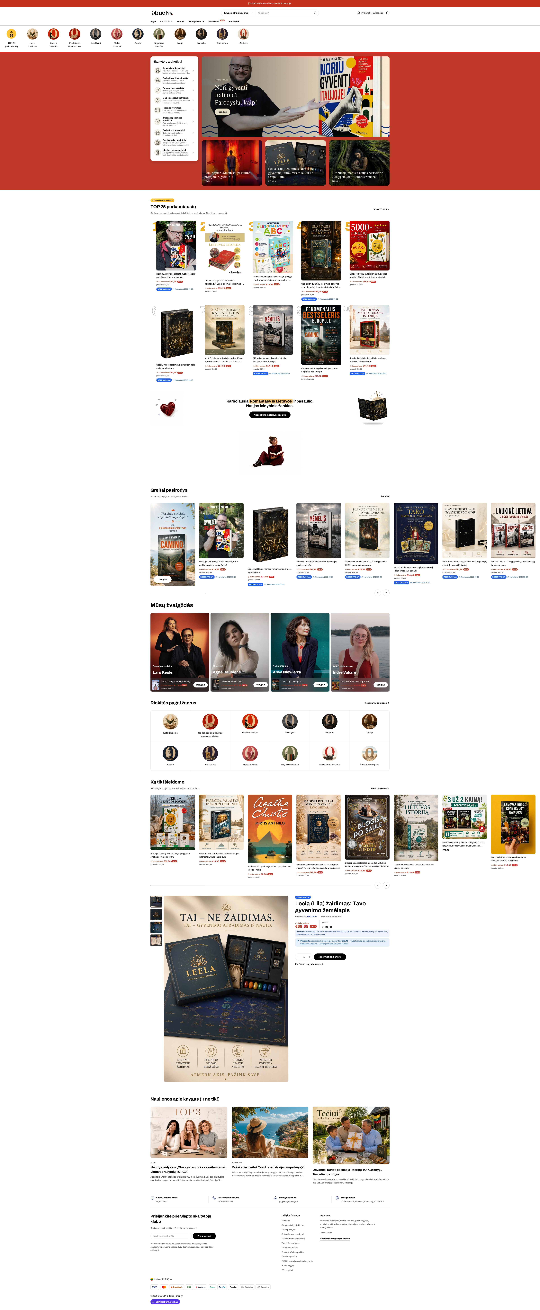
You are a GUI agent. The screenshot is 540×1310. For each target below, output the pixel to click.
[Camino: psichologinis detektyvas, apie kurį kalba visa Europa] (321, 335)
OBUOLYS (163, 1296)
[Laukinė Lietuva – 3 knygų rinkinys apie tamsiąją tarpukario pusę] (513, 530)
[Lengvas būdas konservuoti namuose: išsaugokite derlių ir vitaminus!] (513, 824)
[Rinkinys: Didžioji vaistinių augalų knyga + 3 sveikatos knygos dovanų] (172, 822)
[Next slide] (386, 592)
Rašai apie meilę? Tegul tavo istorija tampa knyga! (268, 1167)
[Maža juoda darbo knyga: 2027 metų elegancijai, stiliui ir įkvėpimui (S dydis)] (464, 530)
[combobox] (270, 13)
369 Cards (312, 916)
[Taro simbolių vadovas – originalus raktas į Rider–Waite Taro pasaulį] (416, 533)
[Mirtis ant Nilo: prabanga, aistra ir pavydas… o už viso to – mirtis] (270, 829)
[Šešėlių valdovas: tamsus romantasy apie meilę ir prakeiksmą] (176, 333)
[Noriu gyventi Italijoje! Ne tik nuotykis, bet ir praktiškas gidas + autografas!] (176, 245)
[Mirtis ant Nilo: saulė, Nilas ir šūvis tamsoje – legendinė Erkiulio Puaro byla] (221, 822)
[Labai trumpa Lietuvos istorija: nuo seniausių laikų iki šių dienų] (416, 828)
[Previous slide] (377, 592)
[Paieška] (315, 13)
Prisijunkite (305, 941)
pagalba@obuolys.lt (288, 1201)
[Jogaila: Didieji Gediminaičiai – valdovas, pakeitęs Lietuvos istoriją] (370, 330)
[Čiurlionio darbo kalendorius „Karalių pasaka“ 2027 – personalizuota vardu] (367, 530)
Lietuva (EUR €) (161, 1279)
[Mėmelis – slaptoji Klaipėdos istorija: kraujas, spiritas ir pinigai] (273, 330)
